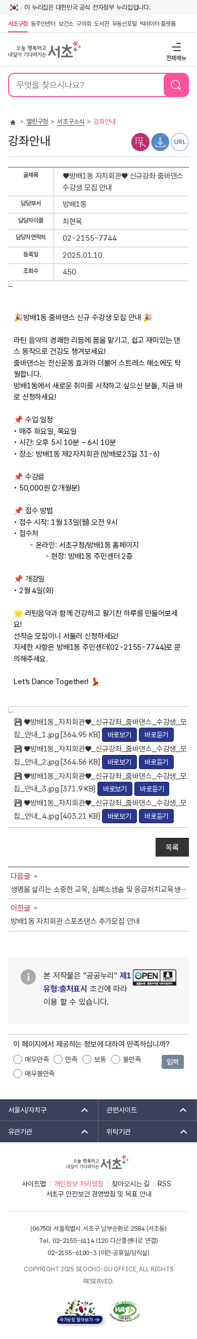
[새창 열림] (140, 141)
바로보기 (119, 735)
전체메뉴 (175, 47)
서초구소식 (70, 121)
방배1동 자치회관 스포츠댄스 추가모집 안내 (75, 921)
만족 (71, 1059)
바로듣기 (156, 735)
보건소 (66, 23)
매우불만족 (40, 1073)
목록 (172, 847)
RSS (164, 1184)
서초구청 (18, 23)
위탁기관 (114, 1132)
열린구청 (37, 121)
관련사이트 (117, 1110)
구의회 (83, 23)
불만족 (132, 1059)
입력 (173, 1062)
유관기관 (16, 1132)
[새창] (125, 1311)
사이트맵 (33, 1184)
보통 (100, 1059)
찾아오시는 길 (131, 1184)
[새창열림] (154, 990)
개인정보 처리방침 (79, 1184)
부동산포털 (124, 23)
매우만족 (36, 1059)
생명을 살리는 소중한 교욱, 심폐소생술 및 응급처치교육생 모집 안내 (98, 889)
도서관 (101, 23)
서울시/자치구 (23, 1110)
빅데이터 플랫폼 (158, 23)
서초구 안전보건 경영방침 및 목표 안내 (99, 1194)
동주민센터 (42, 23)
